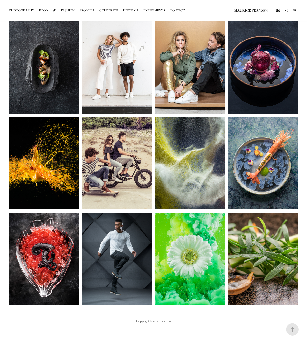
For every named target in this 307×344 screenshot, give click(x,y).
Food (43, 10)
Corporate (108, 10)
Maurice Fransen (251, 10)
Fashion (68, 10)
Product (87, 10)
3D (54, 10)
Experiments (154, 10)
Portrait (130, 10)
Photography (21, 10)
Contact (177, 10)
